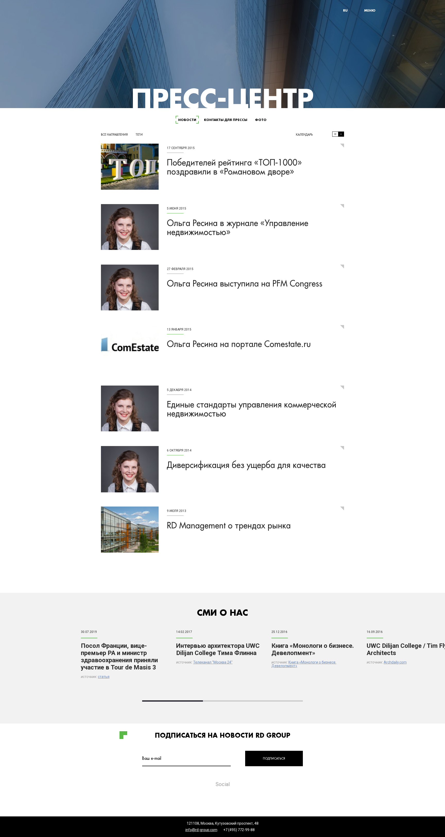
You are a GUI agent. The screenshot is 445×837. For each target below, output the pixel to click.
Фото (261, 120)
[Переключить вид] (338, 134)
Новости (187, 120)
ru (345, 10)
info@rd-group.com (201, 830)
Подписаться (274, 758)
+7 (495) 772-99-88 (239, 830)
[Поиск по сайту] (358, 10)
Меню (369, 10)
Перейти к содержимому (124, 1)
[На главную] (83, 10)
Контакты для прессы (225, 120)
